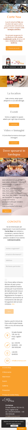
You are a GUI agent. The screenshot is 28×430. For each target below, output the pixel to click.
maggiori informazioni (16, 423)
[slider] (12, 67)
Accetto (14, 425)
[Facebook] (25, 2)
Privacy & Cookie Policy (10, 395)
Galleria (5, 386)
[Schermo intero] (23, 67)
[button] (16, 2)
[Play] (4, 67)
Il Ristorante (6, 372)
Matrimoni (6, 377)
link (13, 304)
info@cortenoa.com (19, 361)
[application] (14, 62)
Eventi (4, 381)
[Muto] (21, 67)
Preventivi (6, 390)
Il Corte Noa (6, 368)
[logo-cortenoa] (5, 2)
